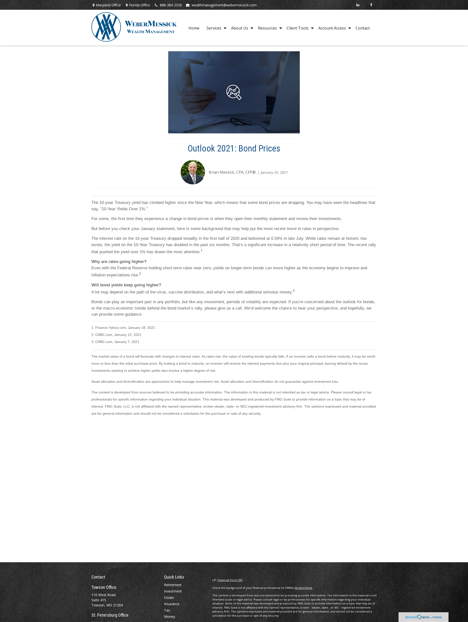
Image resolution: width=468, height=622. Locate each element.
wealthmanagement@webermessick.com (224, 5)
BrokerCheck (303, 588)
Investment (173, 591)
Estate (169, 597)
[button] (193, 28)
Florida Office (139, 5)
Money (169, 616)
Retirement (173, 584)
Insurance (171, 604)
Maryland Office (108, 5)
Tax (167, 610)
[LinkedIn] (357, 5)
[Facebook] (371, 5)
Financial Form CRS (230, 580)
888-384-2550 (171, 5)
